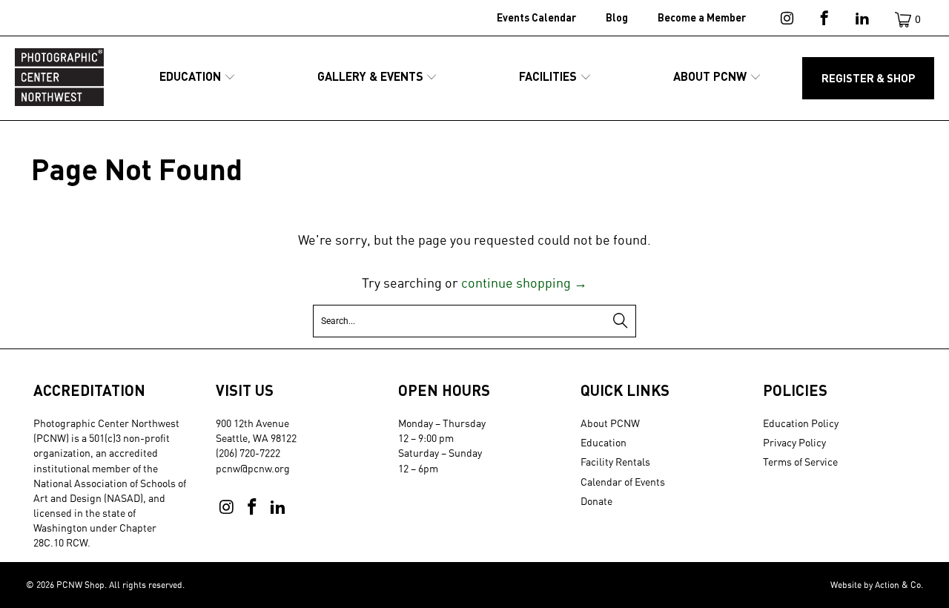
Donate (596, 501)
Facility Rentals (615, 461)
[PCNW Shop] (59, 78)
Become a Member (702, 17)
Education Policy (801, 423)
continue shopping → (524, 282)
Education (603, 442)
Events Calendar (536, 17)
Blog (617, 17)
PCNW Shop (80, 584)
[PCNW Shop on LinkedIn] (861, 21)
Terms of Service (800, 461)
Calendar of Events (623, 481)
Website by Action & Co (875, 584)
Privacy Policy (794, 442)
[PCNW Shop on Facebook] (823, 21)
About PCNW (610, 423)
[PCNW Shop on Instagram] (785, 21)
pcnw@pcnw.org (253, 468)
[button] (197, 77)
